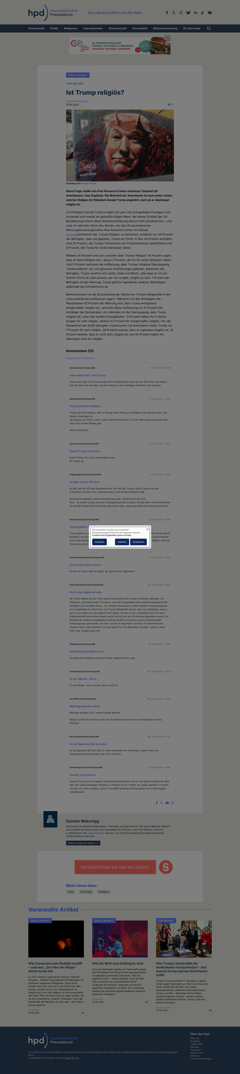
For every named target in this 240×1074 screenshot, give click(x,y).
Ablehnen (122, 542)
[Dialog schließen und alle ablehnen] (148, 528)
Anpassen (99, 542)
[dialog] (120, 537)
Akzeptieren (138, 542)
